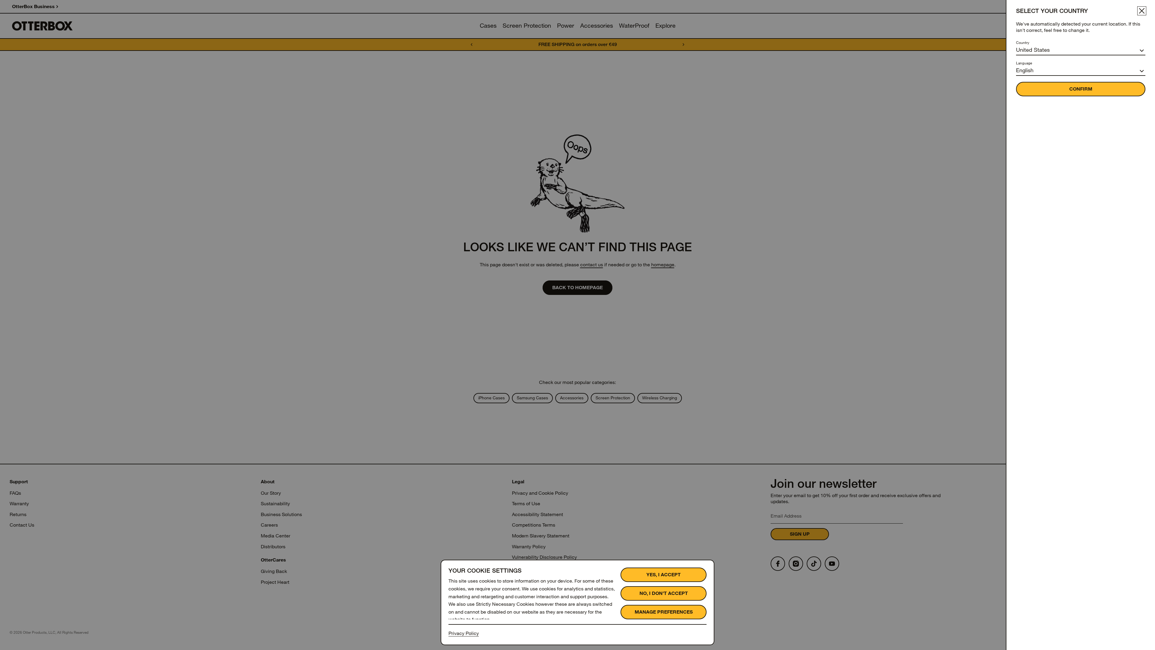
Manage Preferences (664, 612)
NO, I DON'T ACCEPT (663, 593)
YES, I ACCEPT (663, 574)
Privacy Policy (463, 633)
